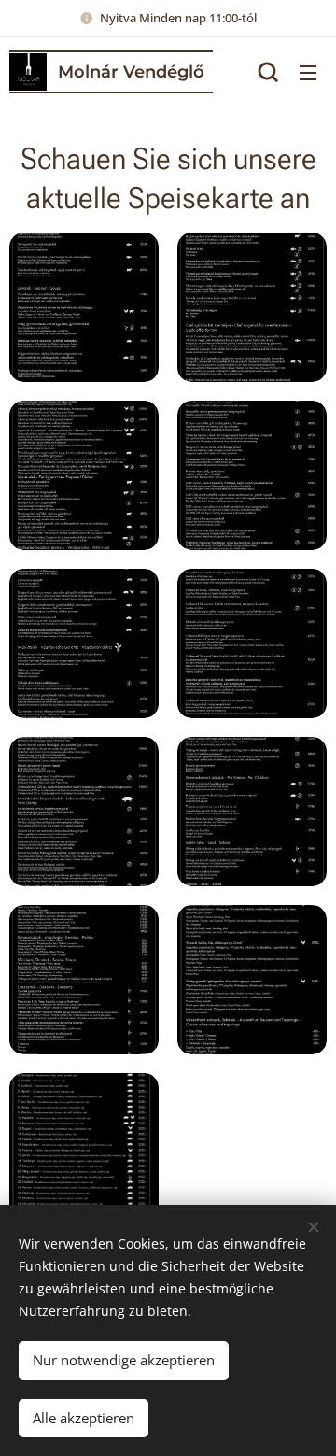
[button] (268, 72)
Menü (308, 72)
